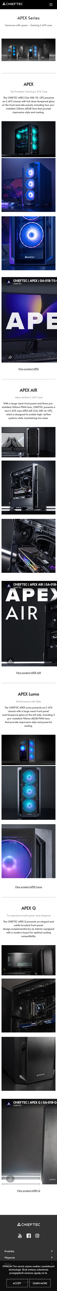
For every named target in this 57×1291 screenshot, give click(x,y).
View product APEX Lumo (28, 886)
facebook (29, 1236)
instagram (37, 1236)
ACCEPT (17, 1283)
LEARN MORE (40, 1283)
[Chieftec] (12, 3)
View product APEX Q (28, 1190)
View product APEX (28, 368)
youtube (20, 1236)
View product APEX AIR (28, 672)
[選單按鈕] (51, 4)
